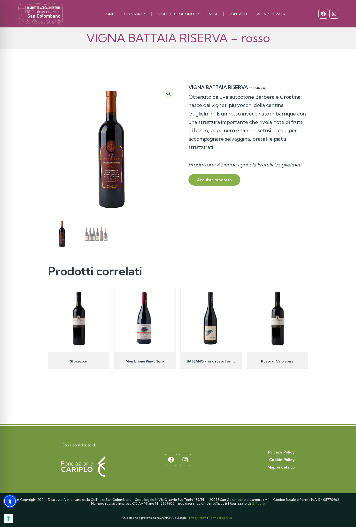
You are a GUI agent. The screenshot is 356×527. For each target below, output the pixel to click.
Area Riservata (271, 14)
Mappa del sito (281, 467)
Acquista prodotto (214, 179)
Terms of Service (221, 517)
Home (109, 14)
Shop (213, 14)
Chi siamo (133, 14)
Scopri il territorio (175, 14)
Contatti (238, 14)
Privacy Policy (281, 452)
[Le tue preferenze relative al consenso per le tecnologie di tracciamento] (8, 518)
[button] (168, 94)
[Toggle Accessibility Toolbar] (10, 501)
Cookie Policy (282, 459)
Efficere (258, 503)
